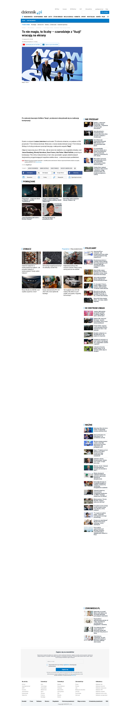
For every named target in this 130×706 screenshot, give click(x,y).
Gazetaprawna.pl (26, 686)
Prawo (76, 684)
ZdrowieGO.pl (88, 9)
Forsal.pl (24, 689)
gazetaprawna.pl (99, 9)
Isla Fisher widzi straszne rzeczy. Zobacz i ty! (71, 199)
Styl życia (77, 695)
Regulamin (56, 701)
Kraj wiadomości (76, 249)
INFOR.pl (57, 9)
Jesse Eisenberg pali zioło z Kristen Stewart (30, 218)
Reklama (39, 701)
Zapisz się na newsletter (51, 44)
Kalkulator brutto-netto (101, 693)
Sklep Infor (24, 695)
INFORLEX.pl (73, 9)
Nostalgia (33, 24)
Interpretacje (25, 693)
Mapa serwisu (81, 701)
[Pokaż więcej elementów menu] (108, 17)
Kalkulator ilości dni (100, 686)
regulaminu (66, 664)
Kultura (59, 697)
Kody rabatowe (61, 686)
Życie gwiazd (60, 691)
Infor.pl (23, 684)
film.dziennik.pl (31, 27)
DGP (81, 9)
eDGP (23, 688)
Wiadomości (44, 689)
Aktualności (31, 20)
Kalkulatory (99, 681)
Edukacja (59, 688)
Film (23, 20)
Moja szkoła (60, 689)
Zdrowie (43, 693)
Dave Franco (55, 168)
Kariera (47, 701)
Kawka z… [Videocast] (50, 24)
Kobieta (59, 684)
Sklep (106, 9)
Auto (42, 684)
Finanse (77, 686)
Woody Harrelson (66, 168)
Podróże (43, 695)
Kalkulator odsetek (100, 691)
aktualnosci (38, 27)
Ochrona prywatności (68, 701)
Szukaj (106, 12)
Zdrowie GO (40, 24)
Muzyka (59, 695)
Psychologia (78, 693)
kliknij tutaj (73, 675)
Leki (76, 688)
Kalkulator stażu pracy (101, 688)
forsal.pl (65, 9)
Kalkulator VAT (99, 689)
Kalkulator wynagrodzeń (101, 695)
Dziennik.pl (44, 681)
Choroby (77, 691)
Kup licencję (38, 162)
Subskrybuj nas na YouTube (33, 44)
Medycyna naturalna (80, 689)
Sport (42, 691)
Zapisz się (65, 669)
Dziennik (24, 27)
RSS (107, 701)
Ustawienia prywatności (95, 701)
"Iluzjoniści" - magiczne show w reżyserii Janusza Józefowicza (31, 200)
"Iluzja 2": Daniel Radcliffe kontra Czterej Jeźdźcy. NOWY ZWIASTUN (52, 200)
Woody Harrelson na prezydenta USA (49, 218)
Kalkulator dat (99, 684)
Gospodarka (43, 688)
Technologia (44, 686)
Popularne (65, 249)
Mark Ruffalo (44, 168)
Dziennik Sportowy (62, 24)
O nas (31, 701)
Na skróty (24, 681)
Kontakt (24, 701)
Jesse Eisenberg (33, 168)
